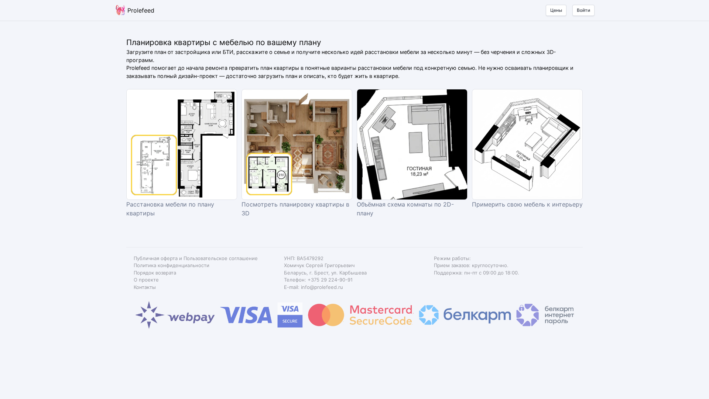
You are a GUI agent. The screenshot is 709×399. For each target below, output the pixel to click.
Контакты (145, 287)
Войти (583, 10)
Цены (556, 10)
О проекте (146, 280)
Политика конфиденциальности (171, 265)
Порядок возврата (155, 273)
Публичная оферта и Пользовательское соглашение (196, 258)
